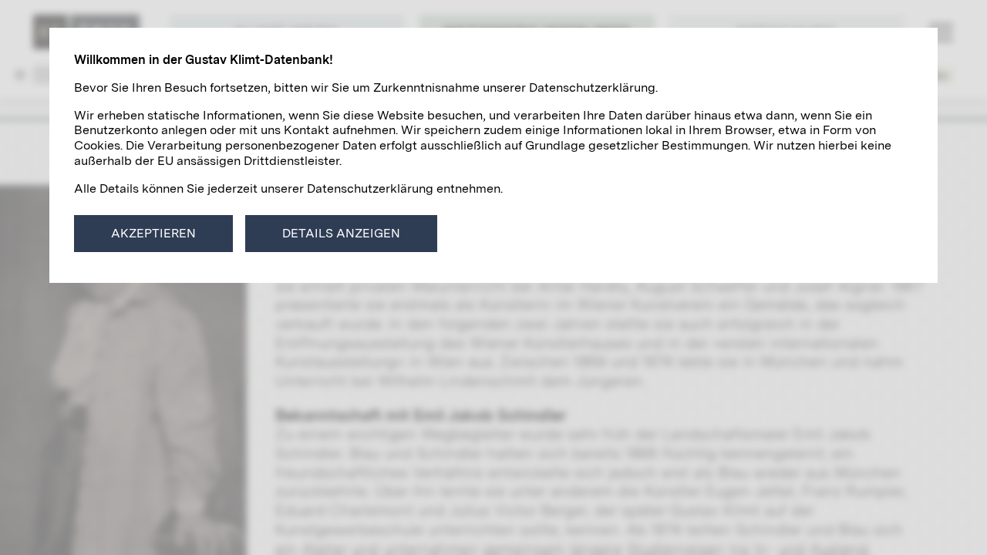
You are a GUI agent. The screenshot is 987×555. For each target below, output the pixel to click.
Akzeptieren (153, 233)
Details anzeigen (341, 233)
